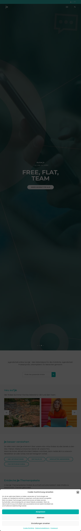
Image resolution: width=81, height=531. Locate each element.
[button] (78, 492)
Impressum (54, 528)
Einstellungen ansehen (40, 523)
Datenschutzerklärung (42, 528)
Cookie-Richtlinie (28, 528)
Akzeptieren (40, 512)
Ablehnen (40, 517)
